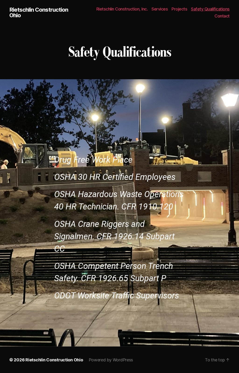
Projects (179, 9)
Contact (222, 16)
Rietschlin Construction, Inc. (122, 9)
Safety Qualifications (210, 9)
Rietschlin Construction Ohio (38, 12)
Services (159, 9)
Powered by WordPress (111, 359)
